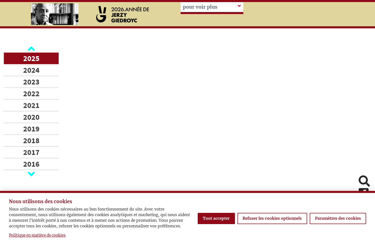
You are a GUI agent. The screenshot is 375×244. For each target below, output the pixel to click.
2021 (31, 105)
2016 (31, 164)
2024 (31, 70)
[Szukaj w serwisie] (364, 182)
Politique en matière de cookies (37, 235)
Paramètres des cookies (338, 218)
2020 (31, 117)
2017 (31, 152)
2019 (31, 128)
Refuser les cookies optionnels (272, 218)
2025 (31, 58)
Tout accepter (216, 218)
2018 (31, 140)
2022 (31, 93)
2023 (31, 82)
